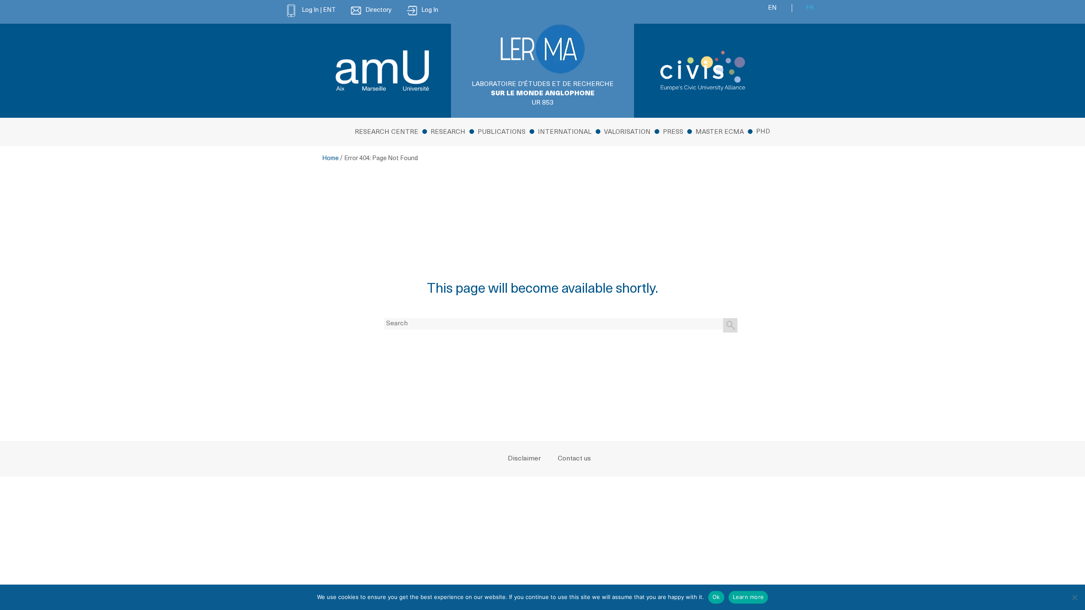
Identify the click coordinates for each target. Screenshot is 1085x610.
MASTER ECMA (720, 132)
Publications (502, 132)
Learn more (748, 596)
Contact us (574, 458)
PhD (763, 132)
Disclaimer (524, 458)
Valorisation (627, 132)
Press (673, 132)
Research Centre (386, 132)
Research (448, 132)
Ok (716, 596)
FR (810, 8)
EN (772, 8)
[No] (1074, 597)
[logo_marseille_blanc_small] (382, 70)
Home (330, 158)
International (565, 132)
